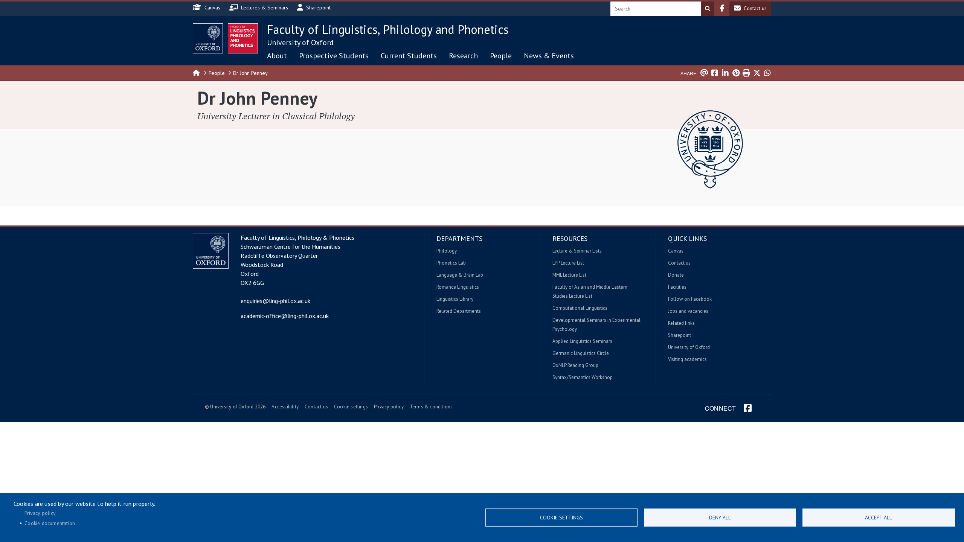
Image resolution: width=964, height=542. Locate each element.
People (501, 56)
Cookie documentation (49, 523)
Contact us (316, 406)
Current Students (409, 56)
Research (463, 56)
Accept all (878, 517)
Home (196, 72)
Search (707, 9)
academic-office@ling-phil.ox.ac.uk (285, 316)
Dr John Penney (250, 73)
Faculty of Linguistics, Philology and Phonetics (387, 29)
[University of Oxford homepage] (208, 38)
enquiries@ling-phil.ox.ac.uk (275, 300)
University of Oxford (300, 42)
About (277, 56)
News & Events (549, 56)
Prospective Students (334, 56)
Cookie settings (351, 406)
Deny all (720, 517)
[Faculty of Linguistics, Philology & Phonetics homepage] (243, 38)
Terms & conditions (431, 406)
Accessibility (285, 406)
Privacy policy (389, 406)
